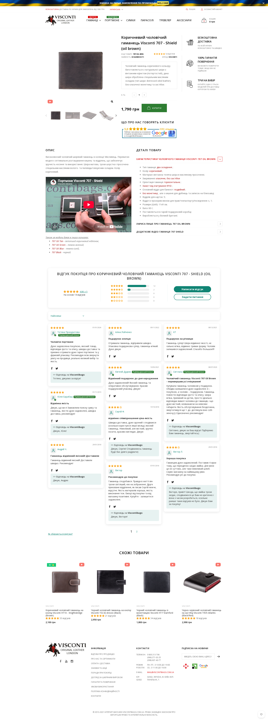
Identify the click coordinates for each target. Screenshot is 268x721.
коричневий (155, 170)
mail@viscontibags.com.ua (160, 672)
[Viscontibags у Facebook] (60, 661)
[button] (116, 9)
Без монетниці (150, 193)
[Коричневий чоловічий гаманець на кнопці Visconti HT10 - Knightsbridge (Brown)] (66, 582)
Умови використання (102, 686)
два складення (164, 167)
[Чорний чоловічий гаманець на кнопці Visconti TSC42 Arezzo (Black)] (111, 582)
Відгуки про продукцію (103, 654)
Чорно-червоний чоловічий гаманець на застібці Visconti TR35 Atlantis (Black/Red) (201, 613)
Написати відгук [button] (192, 289)
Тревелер (165, 20)
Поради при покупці (101, 672)
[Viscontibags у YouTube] (66, 661)
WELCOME (162, 3)
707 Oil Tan (57, 241)
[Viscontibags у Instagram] (72, 661)
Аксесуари (184, 20)
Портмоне (112, 19)
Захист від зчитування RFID (157, 185)
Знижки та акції (99, 668)
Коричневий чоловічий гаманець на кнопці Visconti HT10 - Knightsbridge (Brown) (64, 613)
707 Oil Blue (58, 248)
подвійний (179, 189)
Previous (46, 115)
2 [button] (136, 531)
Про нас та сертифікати (103, 658)
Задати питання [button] (192, 297)
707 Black (57, 252)
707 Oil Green (58, 244)
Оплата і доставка (100, 663)
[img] (57, 327)
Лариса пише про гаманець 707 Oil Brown (163, 223)
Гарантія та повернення (103, 682)
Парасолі (147, 20)
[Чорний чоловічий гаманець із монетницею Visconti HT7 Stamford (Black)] (156, 582)
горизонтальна (172, 182)
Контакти (96, 696)
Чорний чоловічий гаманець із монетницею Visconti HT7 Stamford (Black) (154, 613)
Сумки (130, 20)
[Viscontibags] (61, 20)
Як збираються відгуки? (60, 533)
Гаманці (92, 19)
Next (116, 115)
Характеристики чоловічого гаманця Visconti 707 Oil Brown (175, 159)
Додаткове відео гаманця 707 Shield (159, 231)
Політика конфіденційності (105, 691)
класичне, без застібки (168, 178)
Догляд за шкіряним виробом (107, 677)
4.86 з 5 (83, 291)
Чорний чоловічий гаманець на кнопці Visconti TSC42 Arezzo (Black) (111, 611)
